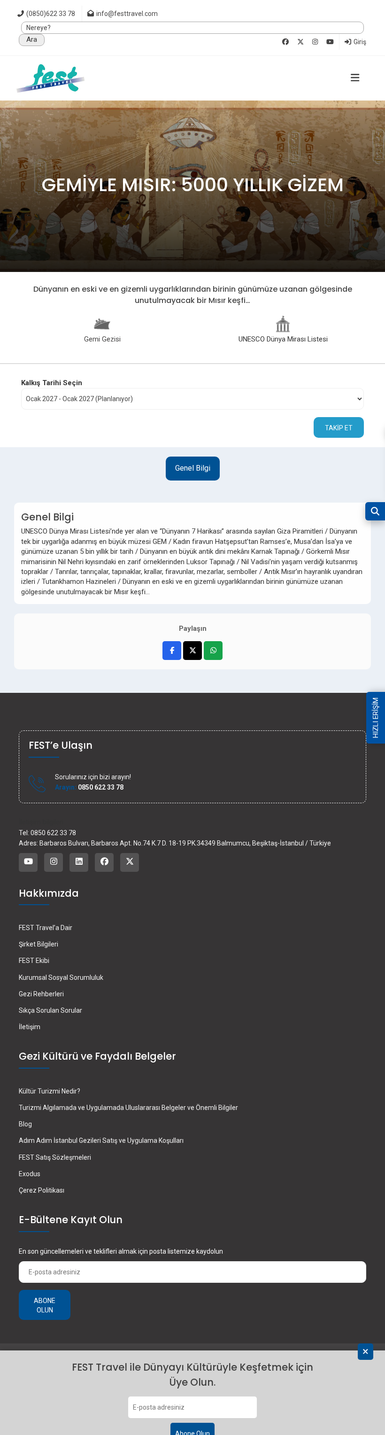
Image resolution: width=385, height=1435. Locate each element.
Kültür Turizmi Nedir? (49, 1091)
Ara (31, 39)
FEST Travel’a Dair (45, 927)
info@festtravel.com (127, 13)
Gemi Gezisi (102, 339)
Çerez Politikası (41, 1190)
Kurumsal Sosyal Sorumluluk (61, 977)
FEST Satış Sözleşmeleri (55, 1157)
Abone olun (44, 1305)
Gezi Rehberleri (41, 994)
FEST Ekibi (34, 960)
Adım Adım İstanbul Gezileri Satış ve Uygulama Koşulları (101, 1140)
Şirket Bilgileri (38, 944)
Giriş (359, 42)
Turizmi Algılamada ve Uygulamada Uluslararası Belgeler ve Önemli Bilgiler (128, 1107)
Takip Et (339, 428)
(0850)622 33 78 (50, 13)
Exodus (29, 1174)
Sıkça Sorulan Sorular (50, 1010)
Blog (25, 1124)
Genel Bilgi (192, 468)
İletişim (29, 1027)
